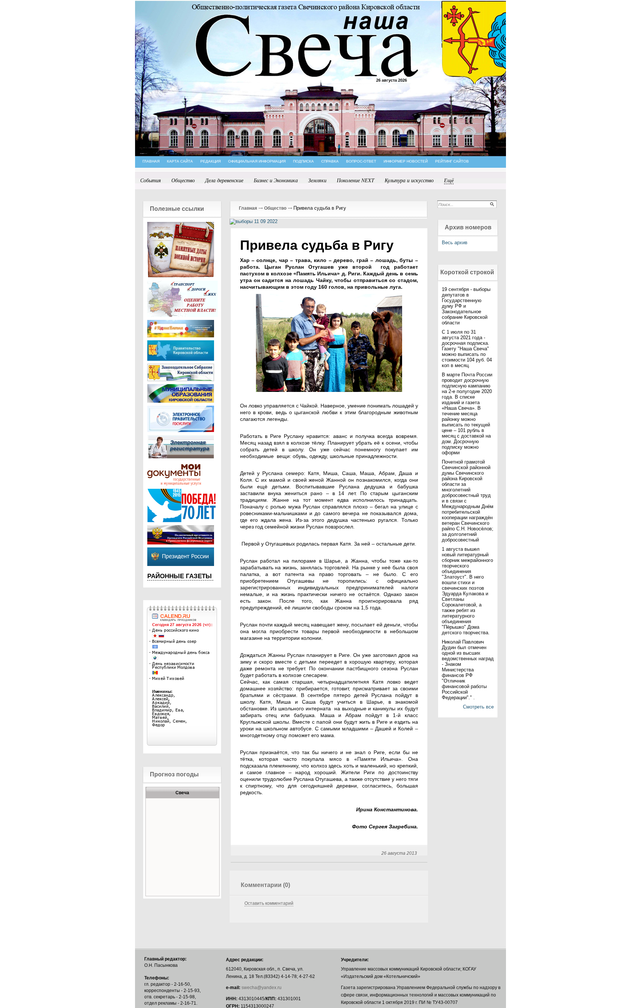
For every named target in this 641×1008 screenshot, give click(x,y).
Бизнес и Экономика (276, 180)
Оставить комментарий (268, 903)
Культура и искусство (409, 180)
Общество (183, 180)
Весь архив (454, 242)
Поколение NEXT (355, 180)
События (150, 180)
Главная (248, 208)
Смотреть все (478, 707)
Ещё (449, 180)
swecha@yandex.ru (261, 987)
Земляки (317, 180)
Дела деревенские (224, 180)
